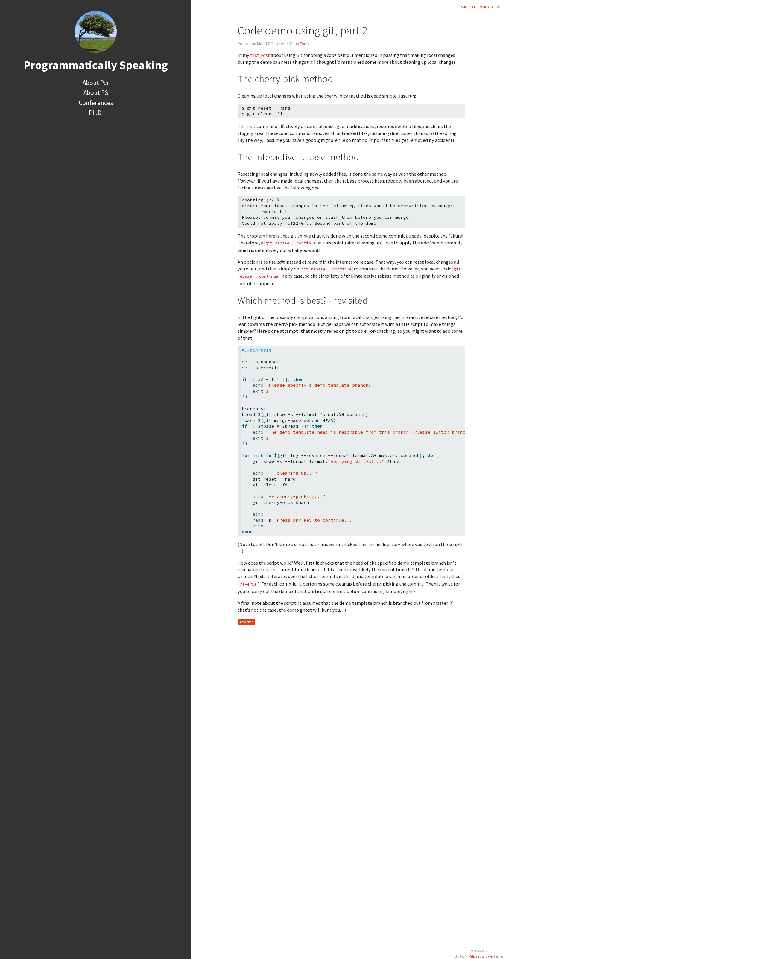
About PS (95, 93)
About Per (96, 83)
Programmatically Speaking (96, 64)
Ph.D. (96, 113)
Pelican (474, 956)
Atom (496, 7)
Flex (490, 956)
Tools (304, 43)
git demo (246, 622)
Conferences (96, 103)
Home (462, 7)
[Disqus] (351, 704)
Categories (479, 7)
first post (260, 55)
